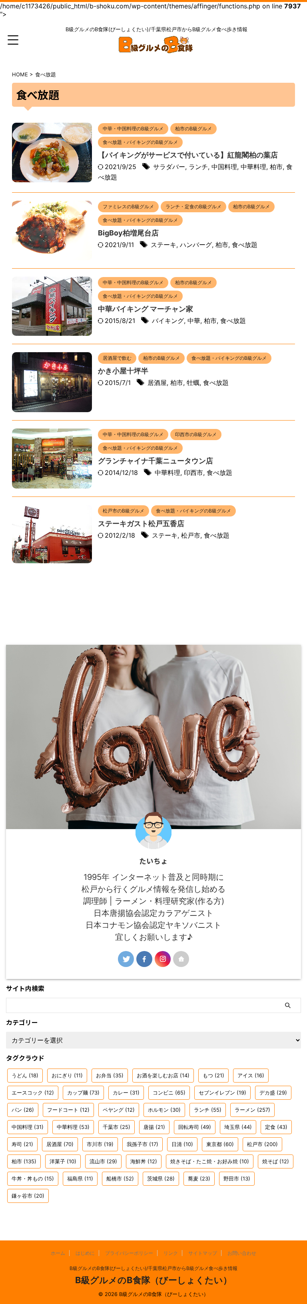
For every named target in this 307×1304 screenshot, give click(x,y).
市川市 (100, 1144)
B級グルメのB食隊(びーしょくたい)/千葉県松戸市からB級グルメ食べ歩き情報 (153, 1268)
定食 (276, 1127)
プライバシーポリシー (129, 1253)
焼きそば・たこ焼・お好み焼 (209, 1161)
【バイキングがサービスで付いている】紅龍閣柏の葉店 (188, 155)
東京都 (220, 1144)
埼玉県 (238, 1127)
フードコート (68, 1110)
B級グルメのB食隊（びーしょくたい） (153, 1280)
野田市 (236, 1178)
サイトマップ (202, 1253)
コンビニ (169, 1092)
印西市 (193, 473)
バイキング (168, 321)
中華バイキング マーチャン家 (145, 309)
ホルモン (164, 1110)
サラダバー (169, 167)
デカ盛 (273, 1092)
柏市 (276, 167)
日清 (182, 1144)
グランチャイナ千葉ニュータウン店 (155, 461)
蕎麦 (199, 1178)
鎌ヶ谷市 (28, 1195)
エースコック (33, 1092)
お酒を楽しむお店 (163, 1075)
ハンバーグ (196, 245)
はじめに (85, 1253)
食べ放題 (244, 245)
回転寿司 (194, 1127)
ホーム (58, 1253)
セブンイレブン (222, 1092)
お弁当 (110, 1075)
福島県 (80, 1178)
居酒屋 (157, 383)
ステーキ (163, 245)
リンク (170, 1253)
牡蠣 (193, 383)
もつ (213, 1075)
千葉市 (116, 1127)
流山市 (103, 1161)
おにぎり (67, 1075)
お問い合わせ (241, 1253)
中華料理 (253, 167)
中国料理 (224, 167)
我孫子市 (142, 1144)
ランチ (198, 167)
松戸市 (190, 535)
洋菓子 (63, 1161)
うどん (25, 1075)
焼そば (275, 1161)
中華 (193, 321)
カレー (126, 1092)
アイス (250, 1075)
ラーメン (252, 1110)
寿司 (22, 1144)
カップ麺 (83, 1092)
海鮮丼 (143, 1161)
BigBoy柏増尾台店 (128, 233)
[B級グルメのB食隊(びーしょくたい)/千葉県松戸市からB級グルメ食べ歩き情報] (156, 48)
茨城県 (161, 1178)
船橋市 (120, 1178)
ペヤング (119, 1110)
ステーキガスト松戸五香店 (141, 523)
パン (23, 1110)
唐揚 (154, 1127)
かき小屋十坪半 (123, 371)
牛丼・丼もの (33, 1178)
